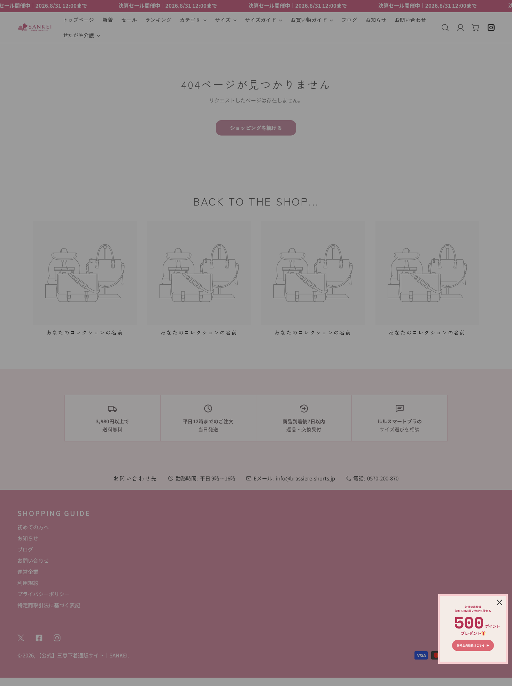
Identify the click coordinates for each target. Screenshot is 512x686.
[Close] (499, 602)
